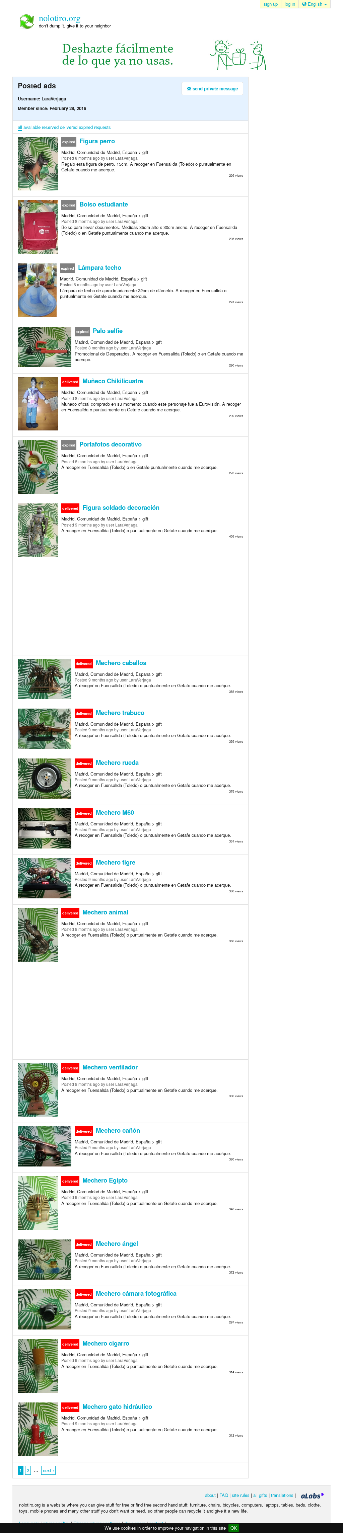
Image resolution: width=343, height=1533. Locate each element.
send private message (214, 88)
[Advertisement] (130, 608)
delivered (68, 127)
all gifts (260, 1495)
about (210, 1495)
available (32, 127)
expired (86, 127)
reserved (50, 127)
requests (102, 127)
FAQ (223, 1495)
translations (282, 1495)
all (20, 127)
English (315, 4)
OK (233, 1528)
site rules (241, 1495)
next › (48, 1470)
